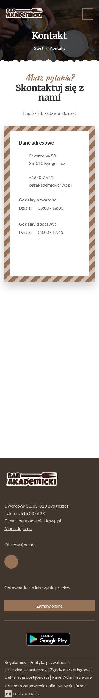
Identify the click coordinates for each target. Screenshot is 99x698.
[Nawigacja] (87, 13)
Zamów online (49, 605)
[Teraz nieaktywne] (67, 232)
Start (38, 48)
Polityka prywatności (49, 662)
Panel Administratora (72, 677)
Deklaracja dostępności (27, 677)
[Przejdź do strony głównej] (24, 13)
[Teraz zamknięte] (67, 208)
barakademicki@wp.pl (50, 184)
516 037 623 (41, 177)
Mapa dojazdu (18, 528)
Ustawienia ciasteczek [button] (26, 669)
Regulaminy (15, 662)
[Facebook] (25, 260)
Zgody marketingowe (70, 669)
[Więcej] (75, 207)
